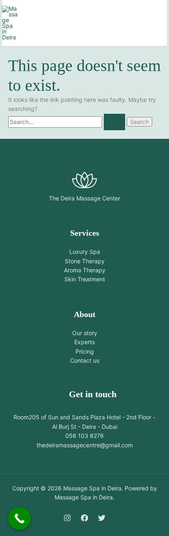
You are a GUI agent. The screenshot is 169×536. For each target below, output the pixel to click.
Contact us (84, 360)
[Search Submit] (114, 122)
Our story (84, 332)
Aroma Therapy (84, 270)
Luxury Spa (84, 251)
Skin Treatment (84, 279)
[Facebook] (84, 518)
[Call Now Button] (19, 518)
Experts (84, 341)
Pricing (84, 351)
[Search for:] (67, 121)
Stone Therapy (85, 261)
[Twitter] (101, 518)
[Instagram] (67, 518)
